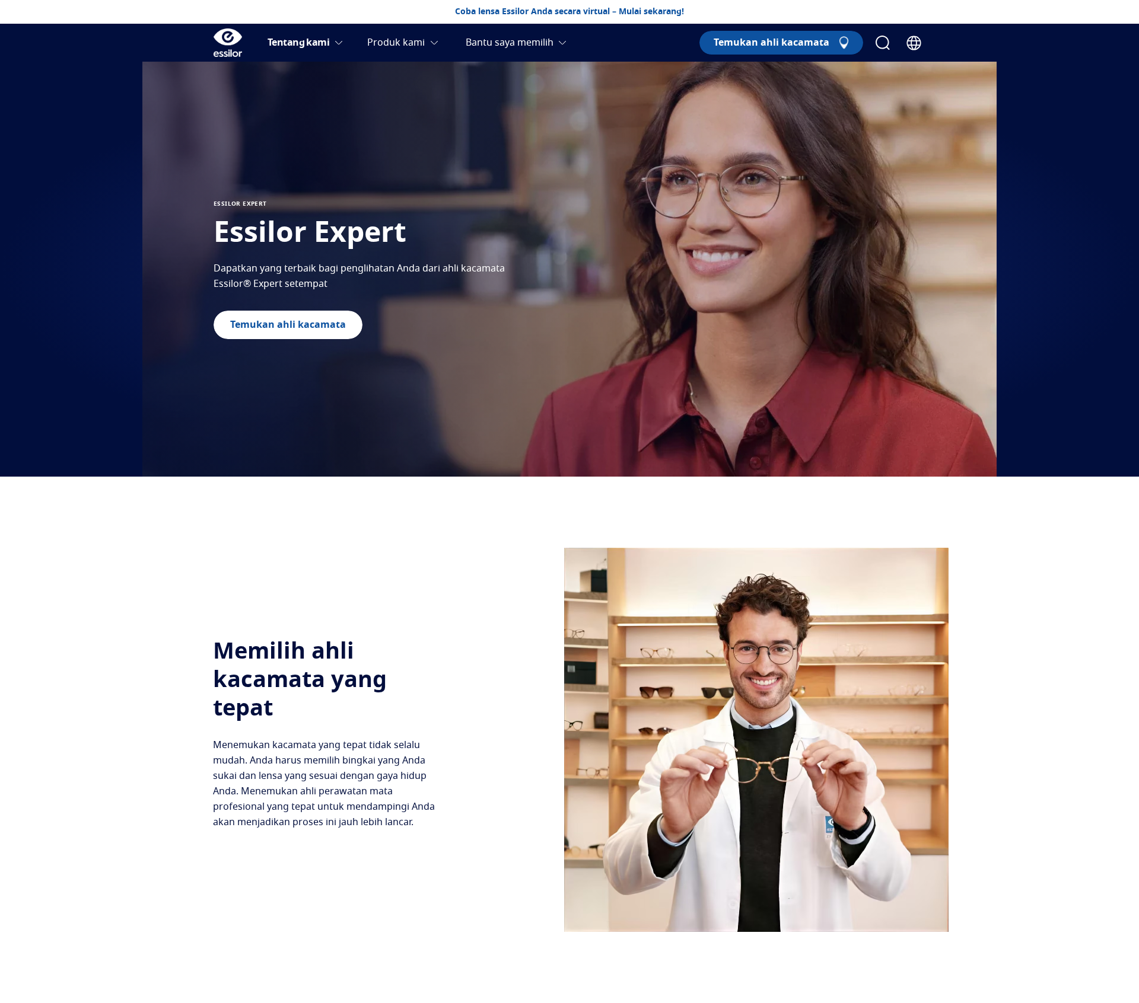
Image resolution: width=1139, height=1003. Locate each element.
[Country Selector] (913, 43)
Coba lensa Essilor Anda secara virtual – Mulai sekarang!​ (569, 12)
